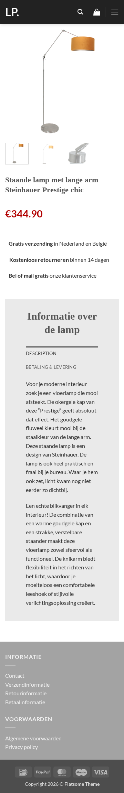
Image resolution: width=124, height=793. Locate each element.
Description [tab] (41, 353)
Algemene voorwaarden (33, 738)
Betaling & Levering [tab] (51, 367)
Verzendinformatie (27, 684)
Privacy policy (21, 746)
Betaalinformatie (25, 702)
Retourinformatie (25, 693)
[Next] (108, 80)
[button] (80, 12)
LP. (12, 12)
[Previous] (16, 80)
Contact (14, 675)
